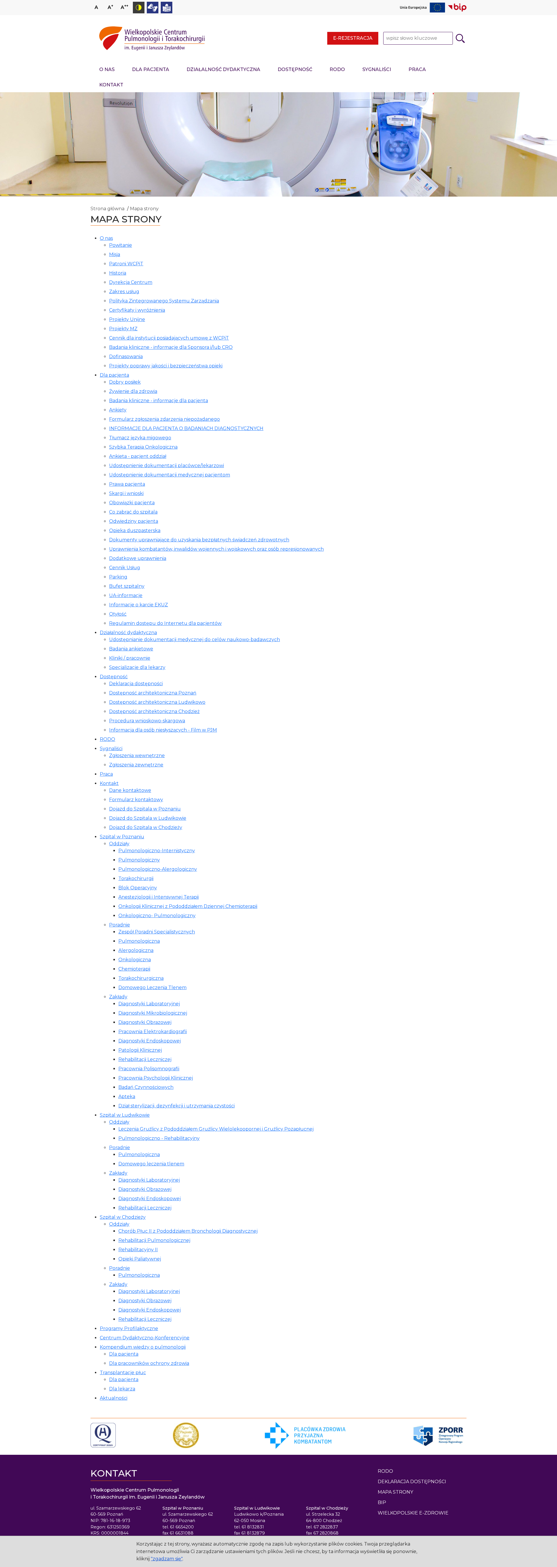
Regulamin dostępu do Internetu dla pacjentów (165, 623)
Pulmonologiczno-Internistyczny (156, 850)
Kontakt (111, 85)
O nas (107, 69)
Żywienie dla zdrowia (133, 391)
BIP (382, 1502)
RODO (337, 69)
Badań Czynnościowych (145, 1087)
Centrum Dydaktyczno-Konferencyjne (144, 1338)
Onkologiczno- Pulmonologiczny (157, 915)
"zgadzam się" (166, 1558)
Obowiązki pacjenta (132, 502)
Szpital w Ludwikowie (125, 1115)
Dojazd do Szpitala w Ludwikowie (147, 818)
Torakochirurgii (135, 878)
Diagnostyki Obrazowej (144, 1022)
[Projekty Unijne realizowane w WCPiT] (422, 7)
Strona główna (107, 208)
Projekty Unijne (127, 319)
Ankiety (117, 410)
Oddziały (119, 843)
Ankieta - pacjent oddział (137, 456)
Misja (114, 254)
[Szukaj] (460, 38)
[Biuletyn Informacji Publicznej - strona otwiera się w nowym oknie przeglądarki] (457, 7)
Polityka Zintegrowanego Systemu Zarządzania (164, 301)
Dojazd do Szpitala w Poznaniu (145, 809)
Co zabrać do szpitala (133, 512)
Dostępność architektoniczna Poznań (152, 693)
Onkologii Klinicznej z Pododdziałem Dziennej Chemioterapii (187, 906)
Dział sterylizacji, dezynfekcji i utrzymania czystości (176, 1106)
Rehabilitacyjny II (138, 1249)
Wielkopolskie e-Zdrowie (413, 1513)
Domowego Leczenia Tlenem (152, 987)
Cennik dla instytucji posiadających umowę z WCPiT (169, 338)
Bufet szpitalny (126, 586)
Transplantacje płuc (123, 1372)
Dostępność (295, 69)
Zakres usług (124, 291)
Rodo (385, 1471)
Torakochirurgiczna (141, 978)
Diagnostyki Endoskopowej (149, 1041)
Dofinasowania (126, 356)
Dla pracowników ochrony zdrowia (149, 1363)
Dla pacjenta (150, 69)
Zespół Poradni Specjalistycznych (156, 932)
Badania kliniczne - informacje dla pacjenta (158, 400)
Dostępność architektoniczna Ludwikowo (157, 702)
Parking (118, 577)
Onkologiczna (134, 959)
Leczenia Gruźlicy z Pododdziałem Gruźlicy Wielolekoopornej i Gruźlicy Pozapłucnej (216, 1129)
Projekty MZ (123, 328)
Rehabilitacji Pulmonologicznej (154, 1240)
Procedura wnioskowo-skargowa (147, 720)
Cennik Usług (124, 567)
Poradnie (119, 925)
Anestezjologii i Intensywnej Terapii (158, 897)
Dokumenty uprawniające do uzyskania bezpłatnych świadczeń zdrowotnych (199, 540)
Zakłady (118, 997)
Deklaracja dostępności (136, 683)
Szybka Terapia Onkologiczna (143, 447)
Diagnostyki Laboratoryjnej (149, 1003)
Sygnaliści (376, 69)
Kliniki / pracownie (129, 658)
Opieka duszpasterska (134, 530)
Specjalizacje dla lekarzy (137, 667)
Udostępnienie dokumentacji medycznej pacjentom (169, 475)
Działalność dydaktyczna (223, 69)
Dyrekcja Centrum (130, 282)
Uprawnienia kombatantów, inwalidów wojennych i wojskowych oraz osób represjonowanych (216, 549)
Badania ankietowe (131, 649)
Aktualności (113, 1398)
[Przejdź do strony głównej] (152, 38)
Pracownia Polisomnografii (148, 1068)
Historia (117, 273)
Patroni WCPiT (126, 263)
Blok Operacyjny (137, 887)
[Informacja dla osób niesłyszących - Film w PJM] (152, 7)
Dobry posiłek (125, 382)
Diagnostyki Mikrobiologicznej (152, 1013)
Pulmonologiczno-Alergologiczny (157, 869)
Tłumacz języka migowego (140, 437)
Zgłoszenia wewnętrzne (137, 755)
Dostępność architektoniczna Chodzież (154, 711)
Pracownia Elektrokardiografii (152, 1031)
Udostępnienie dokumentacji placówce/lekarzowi (166, 465)
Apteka (126, 1096)
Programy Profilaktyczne (129, 1328)
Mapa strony (144, 208)
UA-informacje (125, 595)
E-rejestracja (352, 38)
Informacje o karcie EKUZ (138, 604)
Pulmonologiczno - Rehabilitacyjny (159, 1138)
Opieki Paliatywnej (139, 1259)
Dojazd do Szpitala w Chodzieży (145, 827)
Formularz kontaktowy (136, 799)
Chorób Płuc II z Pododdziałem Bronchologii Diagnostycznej (188, 1231)
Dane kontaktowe (130, 790)
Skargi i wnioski (126, 493)
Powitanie (120, 245)
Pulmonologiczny (139, 860)
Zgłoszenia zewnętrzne (136, 765)
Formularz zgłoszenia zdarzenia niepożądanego (164, 419)
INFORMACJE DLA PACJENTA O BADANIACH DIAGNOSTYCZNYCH (186, 428)
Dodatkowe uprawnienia (137, 558)
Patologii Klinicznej (140, 1050)
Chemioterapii (134, 969)
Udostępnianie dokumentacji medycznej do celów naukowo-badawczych (194, 639)
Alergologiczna (135, 950)
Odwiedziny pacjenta (133, 521)
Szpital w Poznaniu (122, 836)
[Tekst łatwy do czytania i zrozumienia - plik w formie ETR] (166, 7)
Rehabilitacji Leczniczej (144, 1059)
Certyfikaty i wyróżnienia (137, 310)
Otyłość (117, 614)
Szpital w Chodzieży (123, 1217)
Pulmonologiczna (139, 941)
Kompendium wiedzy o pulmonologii (143, 1347)
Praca (417, 69)
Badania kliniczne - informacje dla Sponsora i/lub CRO (171, 347)
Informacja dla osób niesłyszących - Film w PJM (163, 730)
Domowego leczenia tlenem (151, 1164)
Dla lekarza (122, 1389)
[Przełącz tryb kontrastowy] (138, 7)
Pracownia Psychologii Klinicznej (155, 1078)
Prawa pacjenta (127, 484)
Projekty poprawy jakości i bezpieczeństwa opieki (166, 366)
